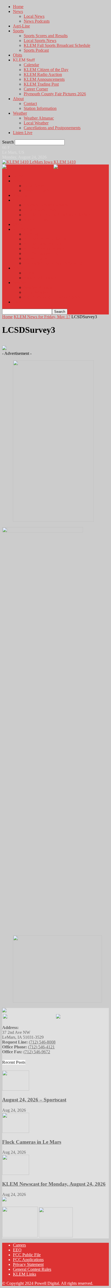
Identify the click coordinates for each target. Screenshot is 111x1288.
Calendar (31, 64)
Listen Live (22, 132)
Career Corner (36, 89)
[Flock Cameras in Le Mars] (15, 1131)
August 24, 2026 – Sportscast (34, 1099)
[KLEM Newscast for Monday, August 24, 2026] (15, 1173)
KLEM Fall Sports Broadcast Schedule (57, 45)
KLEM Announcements (44, 79)
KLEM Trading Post (41, 84)
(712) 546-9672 (36, 1051)
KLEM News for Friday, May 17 (42, 316)
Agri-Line (21, 26)
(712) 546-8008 (42, 1042)
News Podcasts (37, 21)
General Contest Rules (32, 1269)
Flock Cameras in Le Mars (31, 1142)
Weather (20, 113)
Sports (18, 31)
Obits (17, 55)
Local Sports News (40, 40)
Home (18, 6)
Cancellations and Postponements (52, 127)
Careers (19, 1245)
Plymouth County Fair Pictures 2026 (55, 94)
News (18, 11)
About (18, 98)
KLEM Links (24, 1274)
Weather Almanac (39, 118)
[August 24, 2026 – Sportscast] (15, 1089)
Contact (30, 103)
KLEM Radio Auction (43, 74)
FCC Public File (27, 1254)
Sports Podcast (36, 50)
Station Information (40, 108)
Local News (34, 16)
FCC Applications (28, 1259)
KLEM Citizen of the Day (46, 69)
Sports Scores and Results (46, 35)
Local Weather (36, 123)
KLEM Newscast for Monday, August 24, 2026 (54, 1184)
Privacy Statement (28, 1264)
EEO (17, 1250)
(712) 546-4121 (41, 1047)
